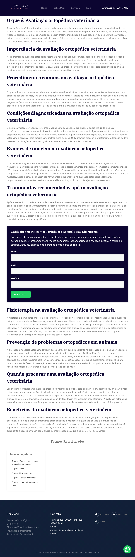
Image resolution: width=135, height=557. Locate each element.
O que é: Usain (18, 469)
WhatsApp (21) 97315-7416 (115, 8)
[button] (127, 549)
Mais (88, 8)
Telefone (15, 278)
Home (44, 8)
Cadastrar (20, 294)
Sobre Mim (59, 8)
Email (14, 265)
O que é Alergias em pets (22, 473)
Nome (13, 251)
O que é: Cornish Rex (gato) (24, 478)
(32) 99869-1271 (68, 519)
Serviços (75, 8)
